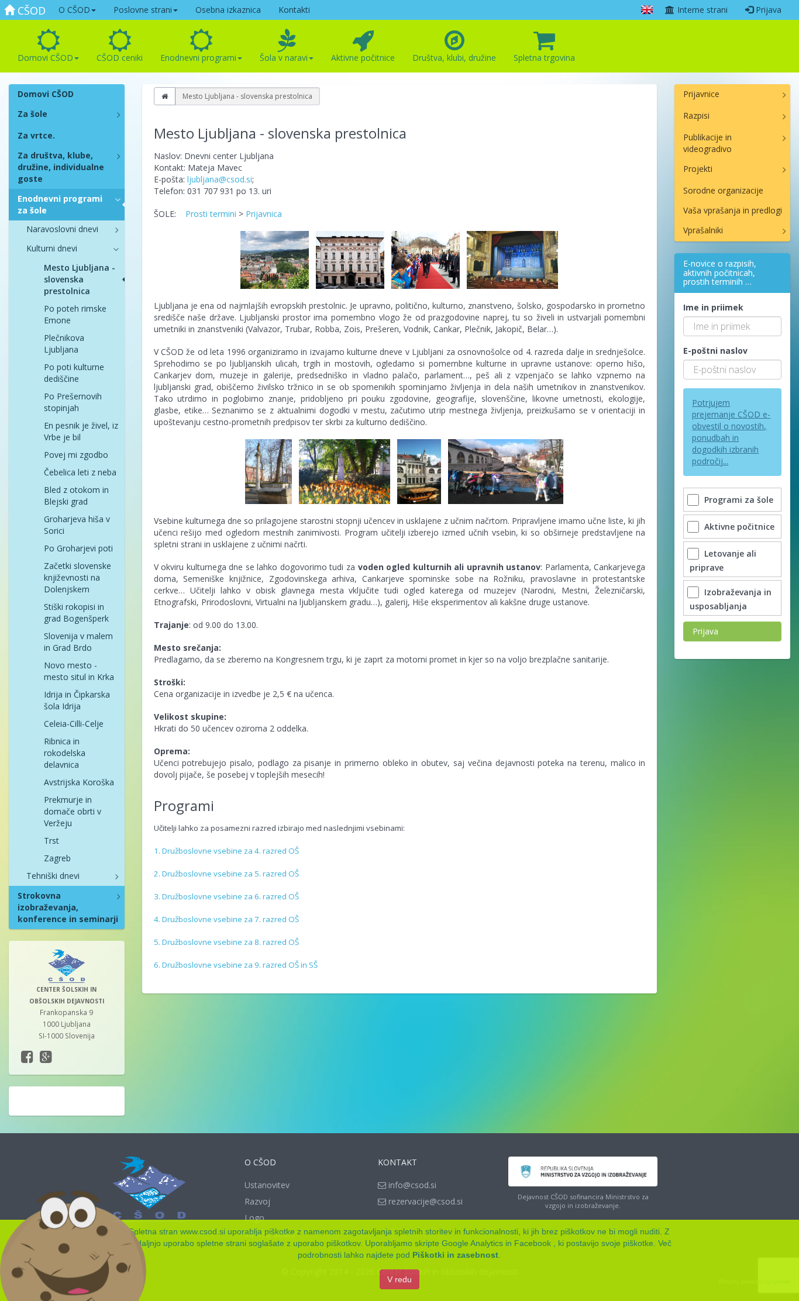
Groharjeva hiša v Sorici (77, 524)
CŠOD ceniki (120, 57)
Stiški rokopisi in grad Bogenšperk (76, 612)
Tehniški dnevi (53, 875)
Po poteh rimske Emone (75, 314)
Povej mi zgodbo (76, 454)
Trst (51, 840)
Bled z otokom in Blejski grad (76, 495)
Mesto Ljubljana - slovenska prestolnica (79, 279)
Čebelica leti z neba (80, 472)
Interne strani (701, 9)
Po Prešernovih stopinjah (73, 402)
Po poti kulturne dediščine (74, 372)
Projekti (697, 168)
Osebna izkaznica (228, 9)
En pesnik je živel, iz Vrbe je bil (81, 431)
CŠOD (30, 11)
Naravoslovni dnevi (62, 228)
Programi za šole (738, 499)
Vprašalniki (703, 230)
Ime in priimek (713, 307)
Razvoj (257, 1201)
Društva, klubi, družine (454, 57)
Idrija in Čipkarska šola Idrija (77, 700)
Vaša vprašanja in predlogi (732, 210)
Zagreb (57, 858)
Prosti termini (210, 213)
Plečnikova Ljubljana (64, 343)
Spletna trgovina (544, 57)
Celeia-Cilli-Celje (74, 723)
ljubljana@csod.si (219, 179)
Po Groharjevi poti (78, 548)
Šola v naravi (284, 57)
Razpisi (696, 115)
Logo (254, 1217)
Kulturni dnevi (51, 248)
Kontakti (294, 9)
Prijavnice (701, 93)
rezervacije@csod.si (424, 1201)
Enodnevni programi (198, 57)
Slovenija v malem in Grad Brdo (78, 641)
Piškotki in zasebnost (455, 1254)
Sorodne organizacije (723, 190)
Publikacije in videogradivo (707, 143)
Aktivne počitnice (363, 57)
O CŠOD (74, 9)
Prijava (767, 9)
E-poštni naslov (715, 350)
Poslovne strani (142, 9)
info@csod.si (411, 1184)
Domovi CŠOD (45, 57)
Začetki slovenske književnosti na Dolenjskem (77, 577)
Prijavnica (264, 213)
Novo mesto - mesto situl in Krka (79, 671)
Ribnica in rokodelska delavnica (64, 753)
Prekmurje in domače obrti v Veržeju (72, 811)
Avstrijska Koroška (79, 782)
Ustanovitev (267, 1184)
